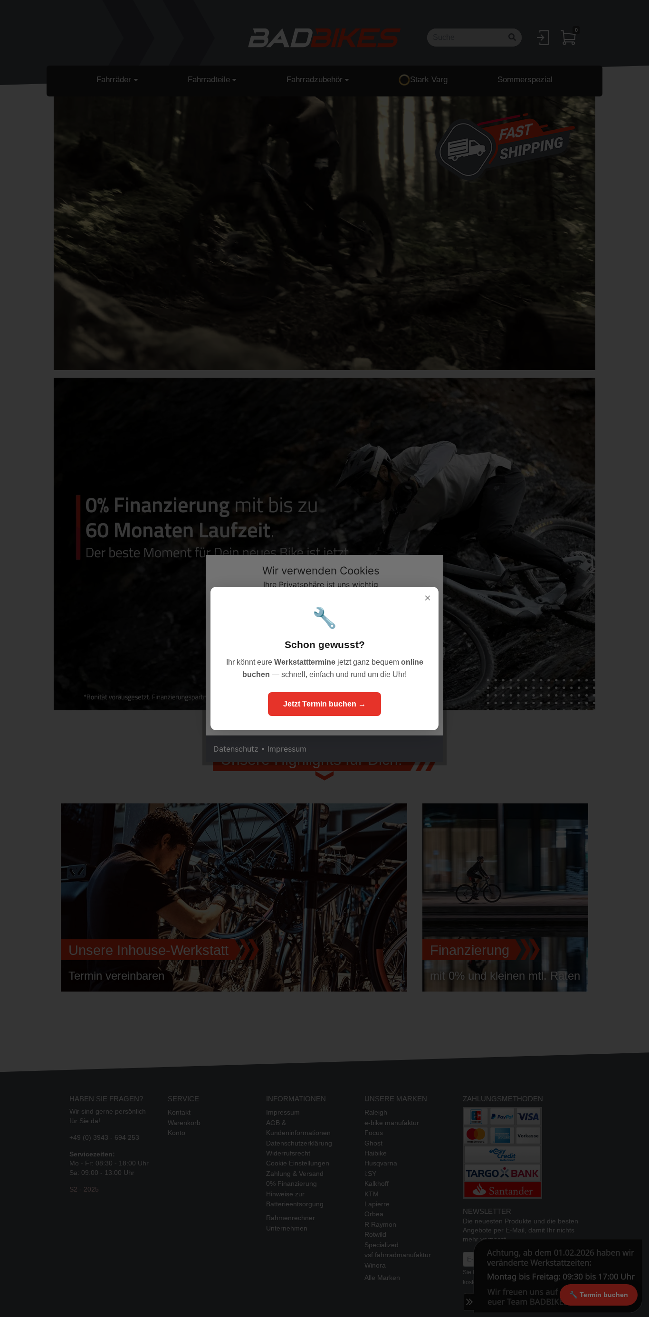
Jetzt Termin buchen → (324, 704)
